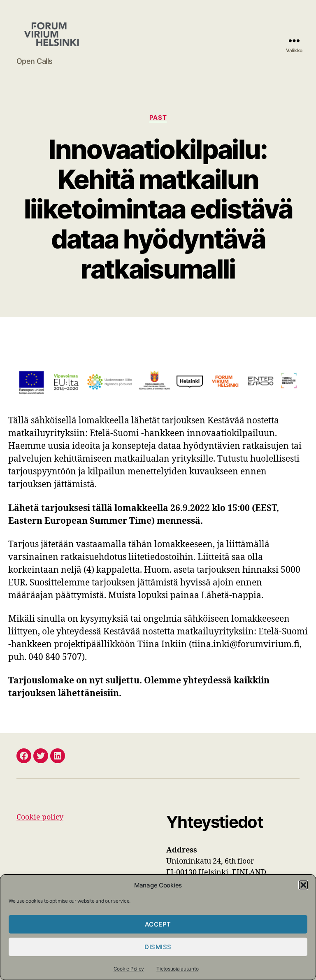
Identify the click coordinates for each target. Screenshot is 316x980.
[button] (303, 885)
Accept (158, 924)
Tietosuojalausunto (177, 969)
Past (158, 117)
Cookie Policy (129, 969)
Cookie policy (39, 817)
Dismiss (158, 947)
